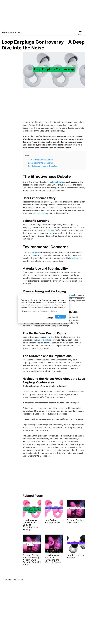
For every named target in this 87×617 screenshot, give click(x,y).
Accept (60, 317)
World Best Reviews (12, 33)
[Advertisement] (43, 15)
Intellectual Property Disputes (42, 166)
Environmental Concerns (40, 163)
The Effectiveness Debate (40, 160)
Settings (50, 317)
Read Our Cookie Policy (49, 311)
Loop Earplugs (58, 182)
